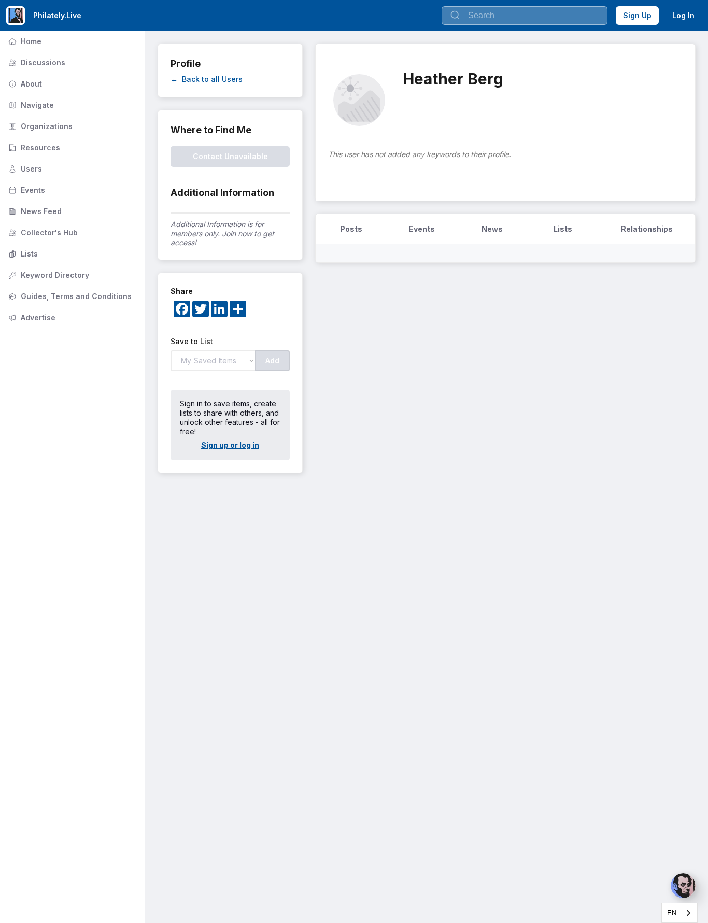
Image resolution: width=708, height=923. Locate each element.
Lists (22, 253)
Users (24, 168)
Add (272, 360)
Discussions (35, 62)
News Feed (34, 211)
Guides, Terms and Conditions (69, 296)
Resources (33, 147)
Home (23, 41)
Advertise (30, 317)
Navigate (30, 105)
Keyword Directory (47, 275)
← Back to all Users (207, 79)
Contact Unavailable (230, 156)
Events (25, 190)
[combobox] (679, 913)
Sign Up (637, 15)
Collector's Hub (42, 232)
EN (671, 913)
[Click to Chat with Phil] (683, 885)
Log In (683, 15)
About (24, 83)
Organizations (39, 126)
